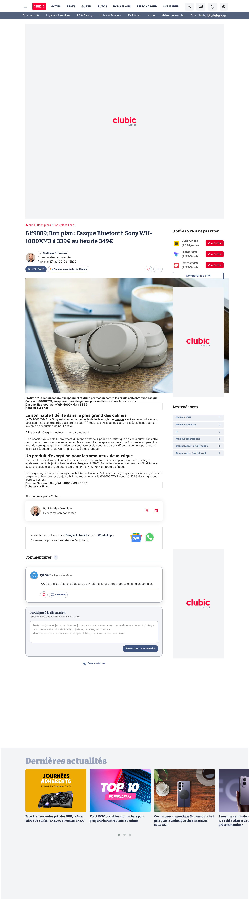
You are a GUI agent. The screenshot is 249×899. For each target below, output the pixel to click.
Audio (151, 15)
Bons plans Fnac (63, 225)
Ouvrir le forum (96, 663)
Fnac (43, 476)
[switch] (212, 7)
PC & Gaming (85, 15)
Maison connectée (173, 15)
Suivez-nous (36, 269)
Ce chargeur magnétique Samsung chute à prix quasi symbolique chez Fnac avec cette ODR (184, 821)
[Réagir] (148, 269)
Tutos (102, 6)
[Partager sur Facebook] (240, 869)
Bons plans (122, 6)
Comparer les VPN (198, 275)
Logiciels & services (58, 15)
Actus (56, 6)
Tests (71, 6)
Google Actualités (77, 535)
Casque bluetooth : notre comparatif (65, 432)
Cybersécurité (30, 15)
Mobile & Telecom (110, 15)
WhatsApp (105, 535)
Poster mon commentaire (140, 648)
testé (114, 473)
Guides (86, 6)
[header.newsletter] (201, 6)
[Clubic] (39, 7)
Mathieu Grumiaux (55, 253)
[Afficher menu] (25, 7)
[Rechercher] (189, 6)
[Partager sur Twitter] (240, 881)
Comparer (171, 6)
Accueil (30, 225)
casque (119, 419)
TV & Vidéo (134, 15)
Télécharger (147, 6)
